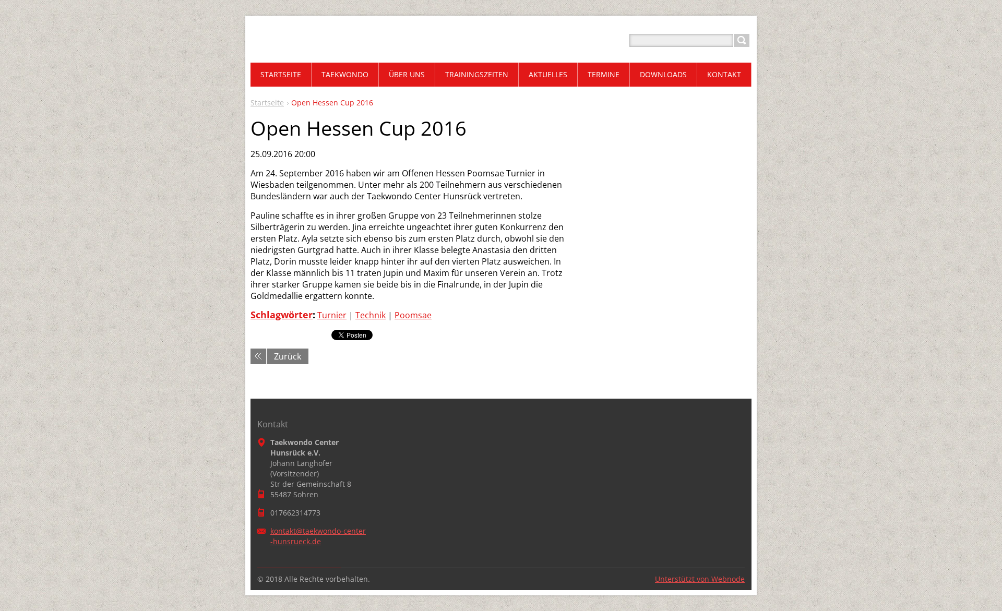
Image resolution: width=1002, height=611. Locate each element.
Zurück (287, 356)
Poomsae (413, 315)
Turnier (332, 315)
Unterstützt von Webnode (700, 579)
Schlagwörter (281, 314)
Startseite (267, 102)
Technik (370, 315)
